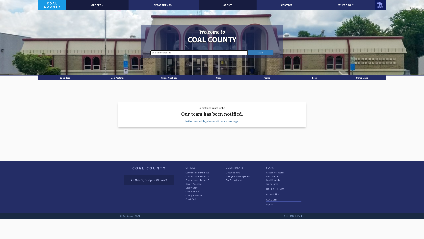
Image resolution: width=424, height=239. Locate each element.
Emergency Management (238, 176)
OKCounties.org (126, 216)
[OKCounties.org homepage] (380, 5)
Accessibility (272, 194)
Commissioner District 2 (197, 176)
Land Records (273, 180)
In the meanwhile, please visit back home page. (212, 121)
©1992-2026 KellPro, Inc (294, 216)
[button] (97, 5)
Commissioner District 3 (197, 180)
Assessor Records (275, 172)
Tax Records (272, 183)
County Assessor (194, 183)
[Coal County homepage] (52, 4)
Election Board (233, 172)
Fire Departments (234, 180)
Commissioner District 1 (197, 172)
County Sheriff (192, 191)
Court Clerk (191, 199)
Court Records (273, 176)
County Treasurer (194, 195)
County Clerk (192, 187)
